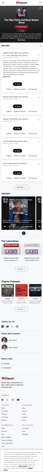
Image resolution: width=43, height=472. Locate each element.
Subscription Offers (7, 443)
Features (24, 411)
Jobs (3, 446)
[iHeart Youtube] (18, 399)
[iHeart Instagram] (13, 399)
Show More (21, 40)
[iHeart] (22, 3)
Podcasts (4, 414)
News (23, 408)
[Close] (40, 452)
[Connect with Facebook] (2, 399)
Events (24, 414)
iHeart (3, 408)
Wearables (25, 434)
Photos (24, 420)
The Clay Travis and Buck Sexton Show (21, 200)
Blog (3, 434)
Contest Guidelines (7, 440)
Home (23, 431)
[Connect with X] (7, 399)
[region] (18, 213)
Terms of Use (23, 466)
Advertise (4, 431)
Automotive (25, 428)
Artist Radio (5, 417)
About (3, 428)
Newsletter (7, 368)
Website (7, 363)
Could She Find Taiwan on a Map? (18, 201)
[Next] (24, 233)
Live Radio (5, 411)
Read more (6, 76)
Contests (24, 417)
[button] (17, 84)
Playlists (4, 420)
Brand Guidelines (6, 437)
